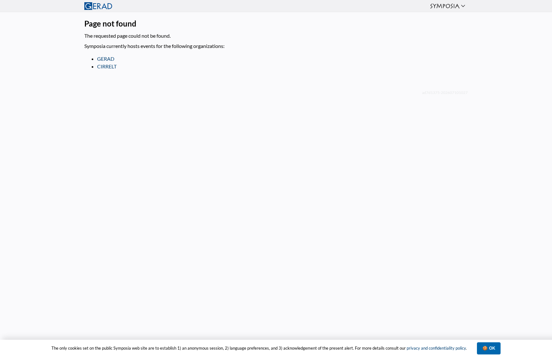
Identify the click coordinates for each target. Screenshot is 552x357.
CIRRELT (107, 66)
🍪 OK (488, 348)
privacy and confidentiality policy (436, 348)
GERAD (105, 59)
